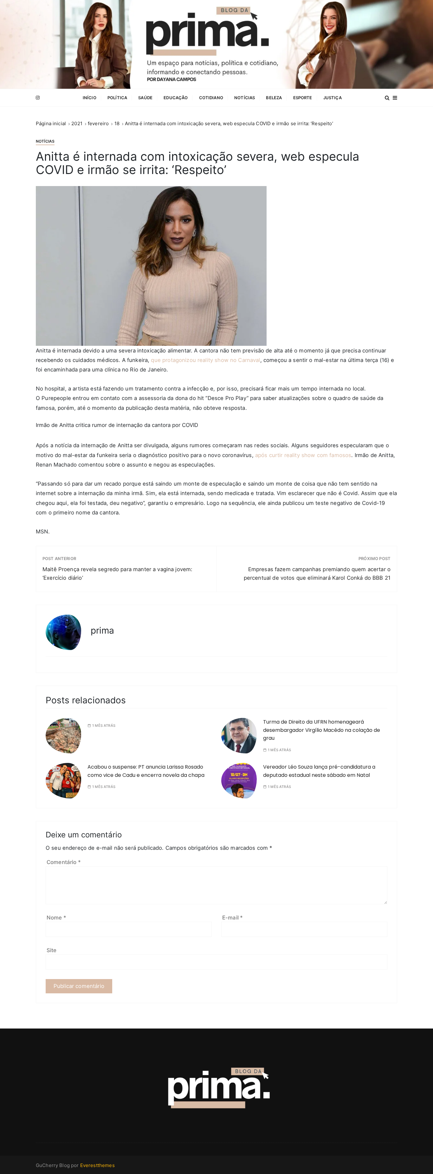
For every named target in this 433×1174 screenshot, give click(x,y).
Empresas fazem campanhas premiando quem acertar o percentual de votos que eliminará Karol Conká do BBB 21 (317, 573)
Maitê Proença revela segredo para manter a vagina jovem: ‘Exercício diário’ (117, 573)
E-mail (232, 917)
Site (52, 950)
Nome (56, 917)
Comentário (64, 862)
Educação (176, 97)
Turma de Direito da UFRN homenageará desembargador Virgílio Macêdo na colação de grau (321, 730)
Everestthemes (97, 1165)
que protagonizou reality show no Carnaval (205, 360)
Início (89, 97)
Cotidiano (211, 97)
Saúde (145, 97)
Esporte (302, 97)
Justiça (332, 97)
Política (117, 97)
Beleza (274, 97)
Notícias (244, 97)
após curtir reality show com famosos (303, 455)
